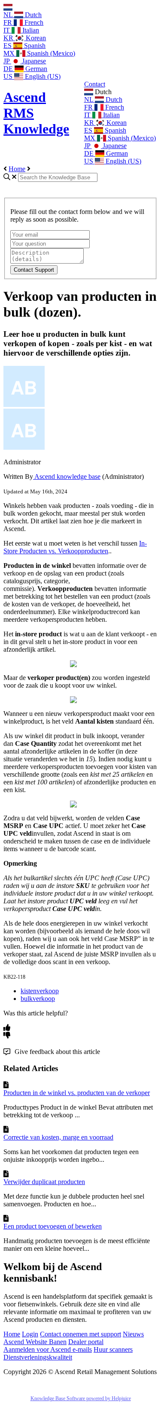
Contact (94, 84)
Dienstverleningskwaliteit (37, 1357)
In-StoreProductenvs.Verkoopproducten (75, 547)
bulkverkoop (38, 998)
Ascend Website (26, 1341)
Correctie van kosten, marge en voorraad (58, 1137)
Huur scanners (113, 1349)
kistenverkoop (40, 990)
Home (17, 168)
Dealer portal (85, 1341)
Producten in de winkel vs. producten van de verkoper (76, 1092)
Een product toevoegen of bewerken (52, 1226)
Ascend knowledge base (66, 476)
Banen (58, 1341)
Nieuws (133, 1334)
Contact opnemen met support (80, 1334)
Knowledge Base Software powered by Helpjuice (80, 1398)
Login (30, 1334)
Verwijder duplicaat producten (44, 1181)
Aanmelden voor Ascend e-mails (47, 1349)
